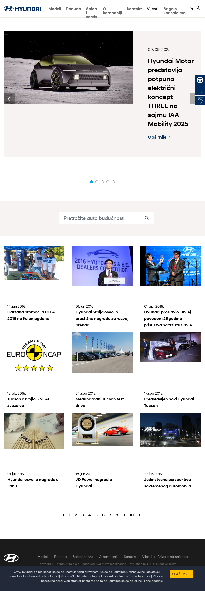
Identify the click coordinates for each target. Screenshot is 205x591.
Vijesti (152, 8)
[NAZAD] (63, 515)
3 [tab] (102, 181)
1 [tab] (91, 181)
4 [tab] (108, 181)
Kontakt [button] (134, 8)
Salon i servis (91, 11)
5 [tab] (113, 181)
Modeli (54, 8)
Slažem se (181, 574)
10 (132, 515)
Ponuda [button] (73, 8)
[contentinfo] (192, 8)
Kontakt (130, 556)
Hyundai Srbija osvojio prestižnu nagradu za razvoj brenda (102, 318)
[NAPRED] (139, 515)
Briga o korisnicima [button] (175, 10)
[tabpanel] (102, 94)
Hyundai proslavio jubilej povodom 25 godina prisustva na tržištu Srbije (168, 318)
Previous (9, 98)
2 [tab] (97, 181)
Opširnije (157, 137)
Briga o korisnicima (173, 556)
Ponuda (60, 556)
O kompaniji (108, 556)
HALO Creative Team (161, 564)
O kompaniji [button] (112, 10)
